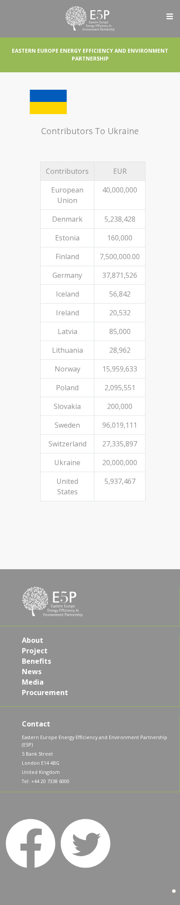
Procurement (45, 692)
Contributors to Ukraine (90, 131)
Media (33, 682)
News (32, 671)
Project (35, 650)
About (32, 640)
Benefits (36, 661)
